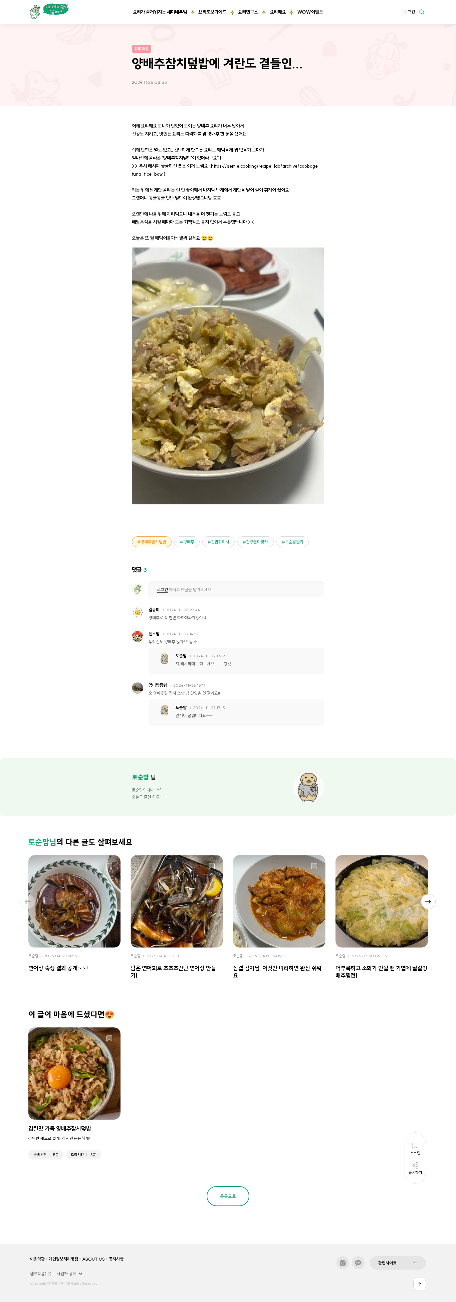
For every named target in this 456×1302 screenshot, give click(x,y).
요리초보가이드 (212, 12)
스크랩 (109, 866)
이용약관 (37, 1259)
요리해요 (278, 12)
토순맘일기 (294, 541)
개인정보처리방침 (63, 1259)
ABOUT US (93, 1259)
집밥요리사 (220, 541)
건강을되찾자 (257, 541)
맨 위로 (419, 1284)
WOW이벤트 (310, 12)
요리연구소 (248, 12)
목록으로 (228, 1196)
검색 (422, 12)
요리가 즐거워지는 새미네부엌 (160, 12)
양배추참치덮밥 (153, 541)
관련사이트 (387, 1263)
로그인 (409, 12)
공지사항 (116, 1259)
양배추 (188, 541)
